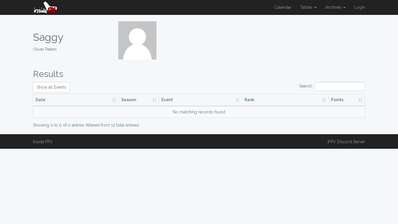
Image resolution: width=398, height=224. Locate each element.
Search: (306, 86)
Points (337, 99)
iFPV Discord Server (346, 141)
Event (167, 99)
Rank (249, 99)
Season (128, 99)
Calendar (282, 7)
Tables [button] (307, 7)
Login (359, 7)
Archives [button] (334, 7)
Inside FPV (43, 141)
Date (40, 99)
